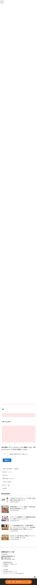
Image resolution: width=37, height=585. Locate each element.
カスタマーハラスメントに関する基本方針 (13, 573)
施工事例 (4, 488)
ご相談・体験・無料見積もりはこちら (17, 582)
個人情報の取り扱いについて (10, 571)
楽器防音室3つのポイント (8, 478)
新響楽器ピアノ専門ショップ (10, 564)
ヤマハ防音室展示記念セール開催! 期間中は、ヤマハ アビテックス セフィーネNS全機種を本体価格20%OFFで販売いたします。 (22, 527)
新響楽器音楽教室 (7, 562)
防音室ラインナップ (7, 472)
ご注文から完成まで (7, 481)
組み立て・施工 (6, 485)
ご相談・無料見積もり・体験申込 (10, 468)
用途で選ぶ (5, 475)
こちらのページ (17, 447)
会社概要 (5, 566)
